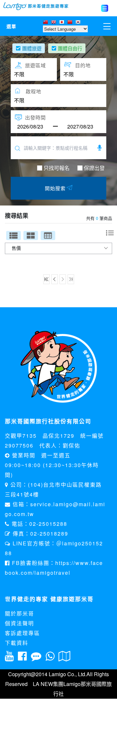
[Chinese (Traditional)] (46, 22)
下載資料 (16, 642)
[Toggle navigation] (105, 8)
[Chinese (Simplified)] (70, 22)
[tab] (13, 235)
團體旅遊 (32, 48)
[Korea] (78, 22)
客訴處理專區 (22, 633)
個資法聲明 (19, 623)
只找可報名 (57, 168)
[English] (54, 22)
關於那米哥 (19, 613)
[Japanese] (62, 22)
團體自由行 (70, 48)
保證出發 (94, 168)
